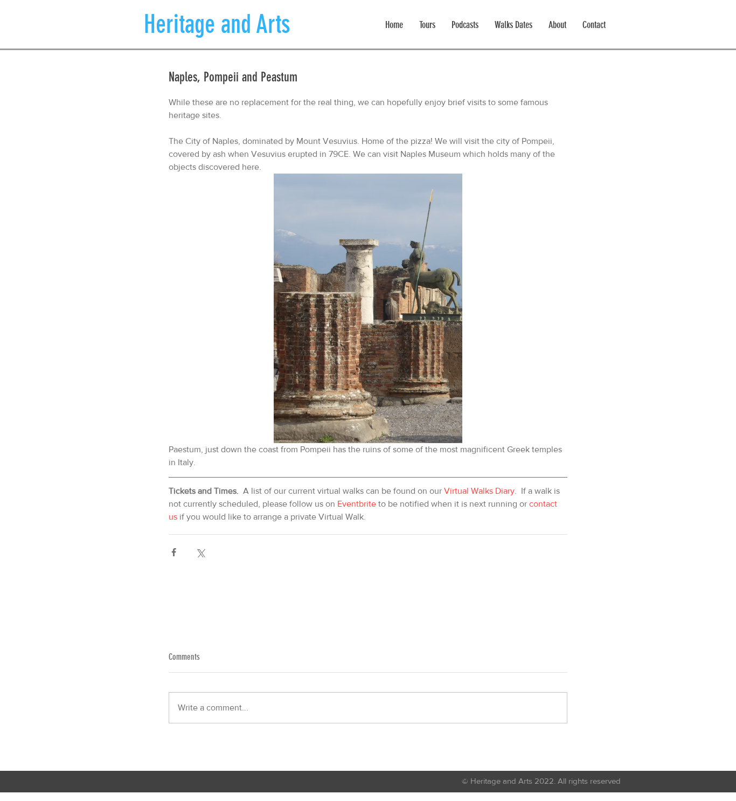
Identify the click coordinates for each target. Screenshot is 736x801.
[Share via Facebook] (174, 552)
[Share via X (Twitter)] (200, 552)
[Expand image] (368, 308)
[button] (427, 25)
